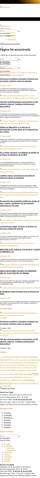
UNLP (9, 386)
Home (2, 44)
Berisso (12, 360)
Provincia (20, 380)
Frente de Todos (5, 370)
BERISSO (10, 36)
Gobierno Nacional (4, 374)
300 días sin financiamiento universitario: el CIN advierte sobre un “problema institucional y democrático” (19, 104)
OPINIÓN (7, 427)
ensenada (13, 367)
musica (31, 377)
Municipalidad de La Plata (18, 377)
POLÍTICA (3, 317)
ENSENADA (11, 39)
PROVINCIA (8, 417)
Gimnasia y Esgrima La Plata (27, 370)
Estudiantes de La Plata (30, 367)
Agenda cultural (9, 357)
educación (28, 365)
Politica (15, 380)
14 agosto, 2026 (5, 182)
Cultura (30, 362)
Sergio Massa (22, 383)
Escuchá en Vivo (5, 28)
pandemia (3, 380)
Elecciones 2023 (4, 367)
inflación (11, 374)
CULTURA (7, 425)
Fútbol (13, 370)
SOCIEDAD (7, 422)
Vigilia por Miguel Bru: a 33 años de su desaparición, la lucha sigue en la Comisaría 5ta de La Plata (19, 129)
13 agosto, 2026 (5, 298)
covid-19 (3, 362)
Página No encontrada (12, 44)
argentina (33, 356)
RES (13, 383)
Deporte (35, 362)
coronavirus (35, 359)
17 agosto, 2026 (5, 136)
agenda (2, 357)
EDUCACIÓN (4, 335)
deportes (2, 365)
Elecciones (34, 365)
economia (20, 365)
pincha (9, 380)
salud (16, 383)
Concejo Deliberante (24, 360)
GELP (17, 370)
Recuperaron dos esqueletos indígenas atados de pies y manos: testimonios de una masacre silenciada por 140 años (20, 203)
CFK (17, 360)
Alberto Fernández (22, 356)
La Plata (34, 373)
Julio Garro (19, 374)
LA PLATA (7, 24)
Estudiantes (19, 367)
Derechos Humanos (11, 365)
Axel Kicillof (5, 359)
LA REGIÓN (8, 415)
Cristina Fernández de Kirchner (17, 362)
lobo (1, 377)
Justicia (26, 374)
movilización (5, 377)
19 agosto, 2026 (5, 85)
